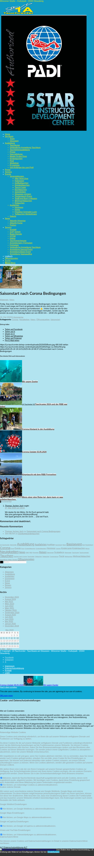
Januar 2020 (10, 624)
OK (1, 696)
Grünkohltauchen (30, 548)
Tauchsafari (30, 556)
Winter (10, 559)
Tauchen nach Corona (20, 556)
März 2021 (9, 608)
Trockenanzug (54, 556)
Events (18, 548)
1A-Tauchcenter (5, 545)
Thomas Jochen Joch (14, 531)
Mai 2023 (9, 601)
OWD (27, 552)
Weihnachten (68, 556)
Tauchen (6, 556)
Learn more (8, 696)
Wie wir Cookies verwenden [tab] (12, 711)
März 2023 (9, 604)
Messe (87, 548)
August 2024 (10, 599)
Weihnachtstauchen (81, 556)
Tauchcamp (75, 552)
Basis (64, 545)
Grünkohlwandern (41, 548)
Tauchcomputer (84, 552)
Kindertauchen (78, 548)
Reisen (43, 552)
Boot (83, 545)
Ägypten (14, 559)
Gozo (22, 548)
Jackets (58, 548)
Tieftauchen (38, 556)
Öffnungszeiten (43, 320)
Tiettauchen (45, 556)
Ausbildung (25, 544)
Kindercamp (66, 548)
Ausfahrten (41, 544)
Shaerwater (68, 552)
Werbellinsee (4, 559)
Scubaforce (59, 552)
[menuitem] (49, 134)
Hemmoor (51, 548)
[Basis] (11, 287)
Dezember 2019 (12, 626)
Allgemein (4, 300)
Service (8, 587)
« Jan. (2, 649)
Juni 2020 (9, 619)
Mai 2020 (9, 621)
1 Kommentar (18, 317)
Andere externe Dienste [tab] (10, 787)
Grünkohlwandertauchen (28, 534)
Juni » (9, 649)
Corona (15, 320)
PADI (30, 552)
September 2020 (12, 613)
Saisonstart (55, 320)
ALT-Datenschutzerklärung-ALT (13, 847)
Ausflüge (51, 544)
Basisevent (74, 544)
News (11, 300)
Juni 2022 (9, 606)
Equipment (9, 579)
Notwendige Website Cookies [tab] (13, 732)
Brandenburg (89, 545)
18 (1, 643)
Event (12, 548)
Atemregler (13, 545)
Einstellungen (53, 852)
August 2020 (10, 615)
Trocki (61, 556)
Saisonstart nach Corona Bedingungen (43, 531)
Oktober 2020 (11, 610)
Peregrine (36, 552)
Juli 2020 (9, 617)
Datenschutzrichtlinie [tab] (9, 837)
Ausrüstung (58, 545)
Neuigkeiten (24, 320)
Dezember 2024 (12, 597)
